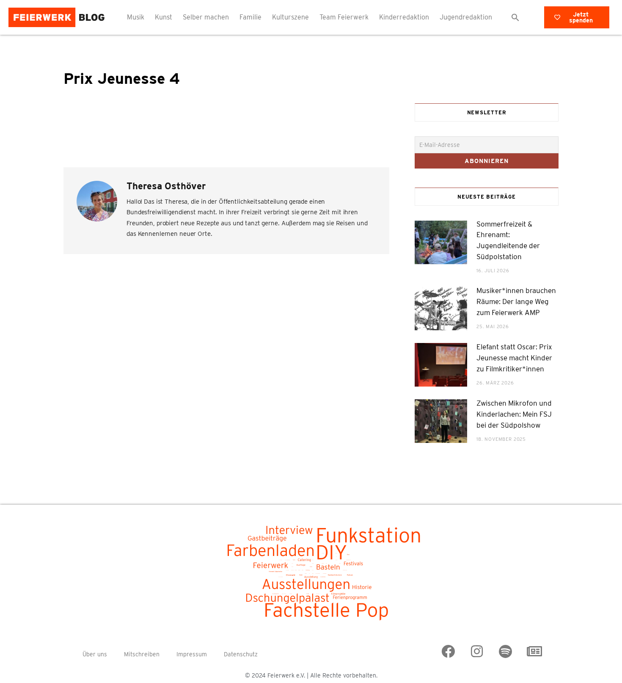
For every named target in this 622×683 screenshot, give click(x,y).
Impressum (191, 654)
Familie (250, 17)
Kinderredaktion (404, 17)
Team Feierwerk (344, 17)
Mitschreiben (142, 654)
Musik (135, 17)
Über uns (95, 654)
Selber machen (206, 17)
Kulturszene (290, 17)
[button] (515, 17)
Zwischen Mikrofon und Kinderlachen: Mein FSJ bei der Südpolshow (514, 414)
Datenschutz (241, 654)
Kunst (163, 17)
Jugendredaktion (466, 17)
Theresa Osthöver (166, 185)
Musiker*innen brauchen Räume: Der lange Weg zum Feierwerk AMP (516, 301)
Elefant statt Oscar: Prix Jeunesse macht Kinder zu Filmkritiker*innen (514, 358)
